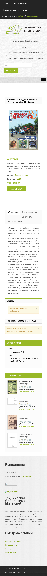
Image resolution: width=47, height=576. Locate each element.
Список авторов (11, 545)
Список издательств (13, 541)
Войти (20, 16)
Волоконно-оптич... (25, 416)
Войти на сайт (10, 553)
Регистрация (10, 549)
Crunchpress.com (19, 573)
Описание (13, 212)
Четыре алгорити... (25, 399)
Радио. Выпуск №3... (25, 381)
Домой (6, 4)
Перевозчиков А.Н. (22, 175)
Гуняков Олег (20, 569)
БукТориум (26, 10)
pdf (10, 355)
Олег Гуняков (26, 477)
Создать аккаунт (33, 16)
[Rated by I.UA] (11, 485)
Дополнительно (30, 212)
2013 (19, 179)
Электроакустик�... (25, 434)
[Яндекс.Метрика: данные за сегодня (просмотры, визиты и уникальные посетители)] (12, 492)
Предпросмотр (15, 222)
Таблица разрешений (19, 4)
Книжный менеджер (11, 10)
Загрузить (27, 217)
